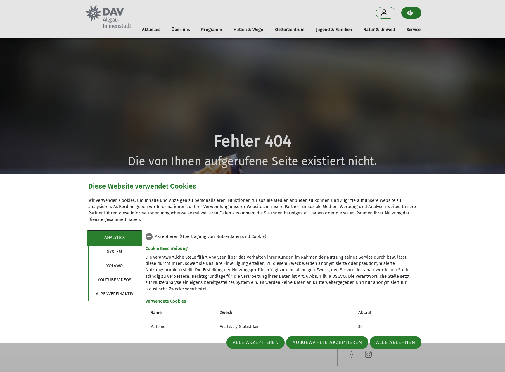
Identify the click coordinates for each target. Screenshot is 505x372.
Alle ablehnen (395, 342)
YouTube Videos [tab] (114, 279)
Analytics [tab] (114, 237)
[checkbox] (281, 237)
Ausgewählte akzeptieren (327, 342)
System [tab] (114, 251)
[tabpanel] (281, 282)
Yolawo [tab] (114, 265)
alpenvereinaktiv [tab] (114, 293)
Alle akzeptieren (256, 342)
